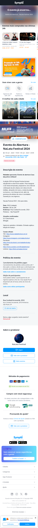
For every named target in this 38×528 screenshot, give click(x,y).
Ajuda (5, 487)
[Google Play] (22, 442)
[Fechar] (35, 518)
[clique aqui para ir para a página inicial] (19, 3)
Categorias (6, 472)
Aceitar (27, 524)
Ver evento (19, 19)
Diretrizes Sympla (18, 512)
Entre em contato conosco (24, 507)
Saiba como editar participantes (14, 286)
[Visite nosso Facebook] (26, 494)
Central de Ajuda (19, 419)
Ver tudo (33, 82)
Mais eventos (20, 361)
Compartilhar (20, 139)
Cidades (5, 467)
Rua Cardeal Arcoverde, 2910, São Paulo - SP (16, 156)
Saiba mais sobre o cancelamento (14, 272)
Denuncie (6, 319)
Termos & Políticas (23, 520)
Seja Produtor (7, 477)
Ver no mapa (11, 308)
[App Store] (13, 442)
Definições (10, 524)
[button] (6, 519)
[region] (19, 521)
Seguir (21, 350)
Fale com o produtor (20, 355)
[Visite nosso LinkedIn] (12, 494)
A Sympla (6, 482)
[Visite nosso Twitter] (21, 494)
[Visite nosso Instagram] (16, 494)
